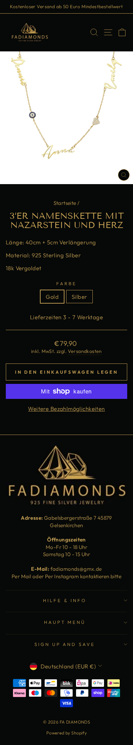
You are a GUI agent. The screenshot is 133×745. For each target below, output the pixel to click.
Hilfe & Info (65, 600)
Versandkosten (85, 351)
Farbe (66, 283)
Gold (52, 296)
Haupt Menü (65, 622)
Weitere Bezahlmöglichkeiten (66, 408)
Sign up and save (64, 644)
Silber (79, 296)
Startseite (65, 203)
